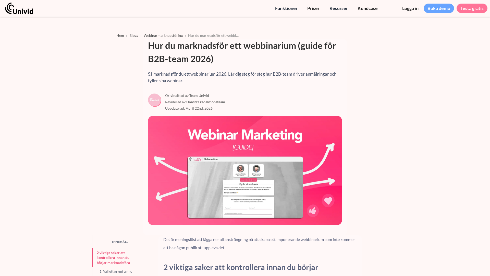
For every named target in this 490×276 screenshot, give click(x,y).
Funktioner (286, 8)
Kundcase (368, 8)
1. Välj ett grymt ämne (116, 271)
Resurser (338, 8)
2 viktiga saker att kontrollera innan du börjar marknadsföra (113, 257)
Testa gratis (472, 8)
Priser (313, 8)
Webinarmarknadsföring (163, 35)
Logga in (410, 8)
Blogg (133, 35)
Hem (120, 35)
